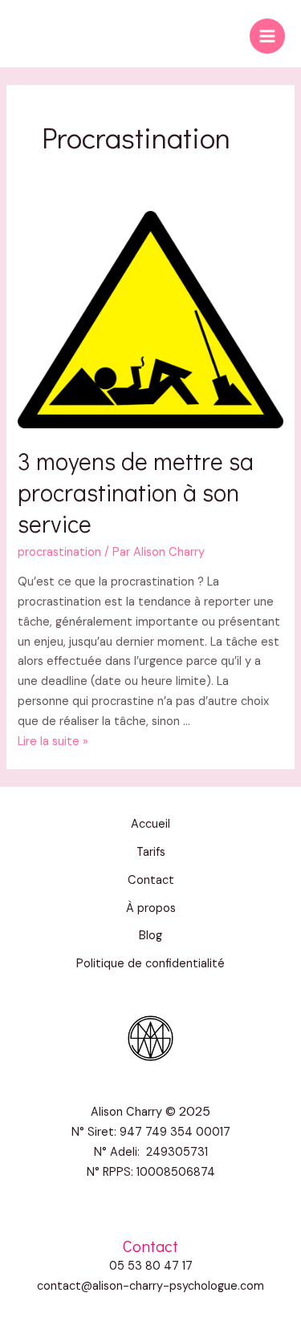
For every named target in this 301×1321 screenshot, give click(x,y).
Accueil (150, 824)
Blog (150, 935)
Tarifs (150, 852)
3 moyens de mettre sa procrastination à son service (136, 492)
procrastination (59, 552)
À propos (151, 908)
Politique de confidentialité (150, 963)
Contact (151, 880)
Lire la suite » (53, 741)
